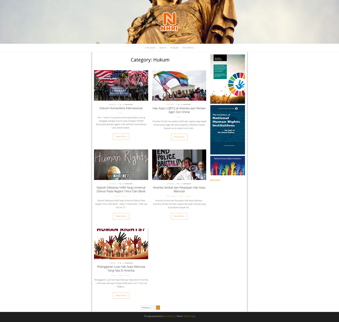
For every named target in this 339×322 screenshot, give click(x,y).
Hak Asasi (150, 47)
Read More (121, 136)
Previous (146, 307)
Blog (167, 196)
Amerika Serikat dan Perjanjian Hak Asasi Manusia (179, 189)
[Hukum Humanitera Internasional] (121, 85)
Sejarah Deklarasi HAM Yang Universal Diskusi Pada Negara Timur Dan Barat (121, 189)
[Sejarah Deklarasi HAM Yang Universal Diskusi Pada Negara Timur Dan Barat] (121, 164)
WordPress (168, 316)
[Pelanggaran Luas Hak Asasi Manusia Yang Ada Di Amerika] (121, 243)
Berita (163, 47)
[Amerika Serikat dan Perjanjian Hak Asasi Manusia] (179, 164)
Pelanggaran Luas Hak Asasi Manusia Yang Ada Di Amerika (121, 268)
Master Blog (189, 316)
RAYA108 (215, 180)
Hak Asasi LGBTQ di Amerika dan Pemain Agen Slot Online (179, 110)
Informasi (188, 47)
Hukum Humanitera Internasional (121, 108)
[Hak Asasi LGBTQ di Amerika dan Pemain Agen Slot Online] (179, 85)
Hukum (174, 47)
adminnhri (128, 104)
